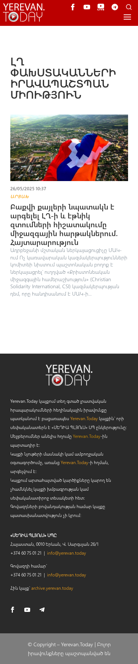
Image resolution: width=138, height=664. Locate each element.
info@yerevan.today (66, 553)
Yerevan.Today (84, 418)
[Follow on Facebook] (12, 610)
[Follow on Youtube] (27, 610)
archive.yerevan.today (52, 588)
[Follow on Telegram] (42, 610)
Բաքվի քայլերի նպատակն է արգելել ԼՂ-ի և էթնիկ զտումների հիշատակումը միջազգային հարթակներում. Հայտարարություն (64, 224)
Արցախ (19, 196)
